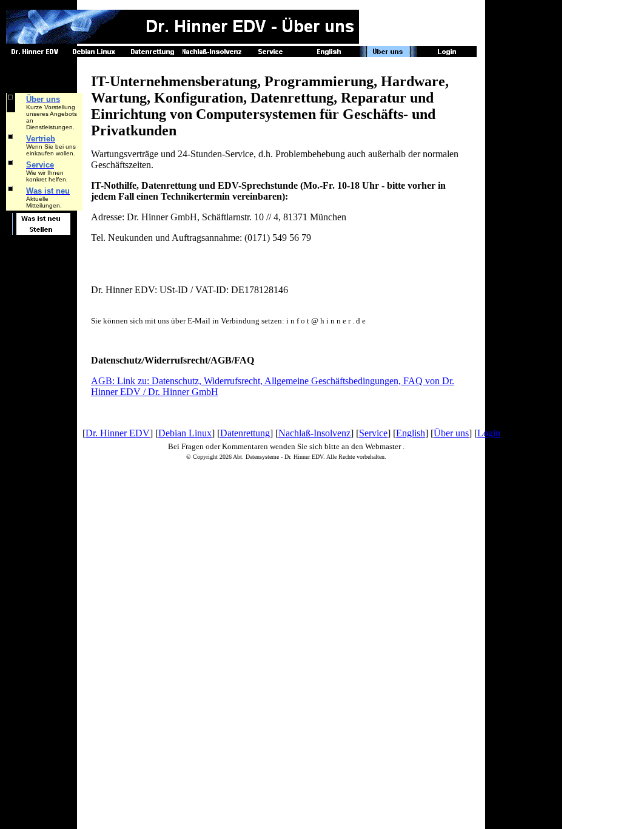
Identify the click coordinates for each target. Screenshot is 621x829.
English (410, 433)
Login (488, 433)
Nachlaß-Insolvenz (314, 433)
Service (373, 433)
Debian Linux (185, 433)
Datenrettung (245, 433)
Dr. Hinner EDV (118, 433)
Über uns (451, 433)
